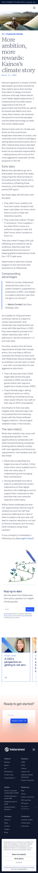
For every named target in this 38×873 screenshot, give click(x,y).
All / (4, 34)
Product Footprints (27, 780)
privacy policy (8, 615)
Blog (22, 790)
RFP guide (24, 803)
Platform (7, 759)
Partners (7, 826)
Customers (25, 816)
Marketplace (8, 771)
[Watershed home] (14, 749)
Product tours (8, 775)
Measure (7, 762)
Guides (7, 787)
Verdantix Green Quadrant (9, 808)
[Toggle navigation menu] (34, 8)
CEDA (23, 765)
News (6, 823)
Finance (23, 768)
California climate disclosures (27, 776)
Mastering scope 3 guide (10, 803)
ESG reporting (26, 800)
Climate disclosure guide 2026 (10, 797)
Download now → (31, 2)
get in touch (28, 538)
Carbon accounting (27, 797)
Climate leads (25, 823)
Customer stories (27, 820)
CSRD (23, 762)
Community (25, 826)
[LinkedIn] (33, 749)
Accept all (19, 862)
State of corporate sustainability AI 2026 (11, 792)
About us (7, 820)
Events (23, 794)
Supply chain (25, 771)
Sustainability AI (9, 778)
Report (6, 765)
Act (5, 768)
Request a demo (17, 721)
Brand (6, 832)
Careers (7, 829)
